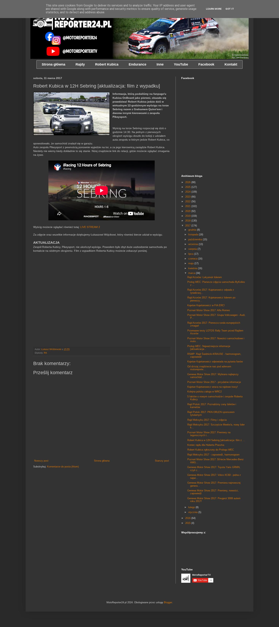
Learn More (214, 8)
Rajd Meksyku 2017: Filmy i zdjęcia (207, 419)
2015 (188, 523)
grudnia (192, 229)
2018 (188, 220)
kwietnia (193, 268)
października (195, 239)
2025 (188, 187)
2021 (188, 206)
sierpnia (193, 248)
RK (45, 353)
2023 (188, 196)
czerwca (193, 258)
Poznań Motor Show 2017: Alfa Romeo (208, 310)
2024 (188, 191)
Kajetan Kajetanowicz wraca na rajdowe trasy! (212, 386)
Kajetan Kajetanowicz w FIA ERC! (206, 305)
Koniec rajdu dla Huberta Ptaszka (205, 445)
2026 (188, 182)
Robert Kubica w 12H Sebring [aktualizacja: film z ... (216, 440)
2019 (188, 215)
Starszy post (162, 460)
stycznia (193, 512)
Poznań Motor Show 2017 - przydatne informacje (214, 382)
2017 (188, 225)
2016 (188, 518)
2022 (188, 201)
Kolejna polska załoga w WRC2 (204, 391)
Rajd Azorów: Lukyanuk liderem (204, 277)
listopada (193, 234)
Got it (229, 8)
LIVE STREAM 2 (90, 227)
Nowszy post (41, 460)
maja (191, 263)
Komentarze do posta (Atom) (63, 466)
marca (192, 273)
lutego (192, 507)
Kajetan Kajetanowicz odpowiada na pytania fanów (215, 361)
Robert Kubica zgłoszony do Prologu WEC (210, 449)
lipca (191, 253)
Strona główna (102, 460)
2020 (188, 211)
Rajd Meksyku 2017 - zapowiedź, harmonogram (213, 454)
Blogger (168, 602)
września (193, 244)
